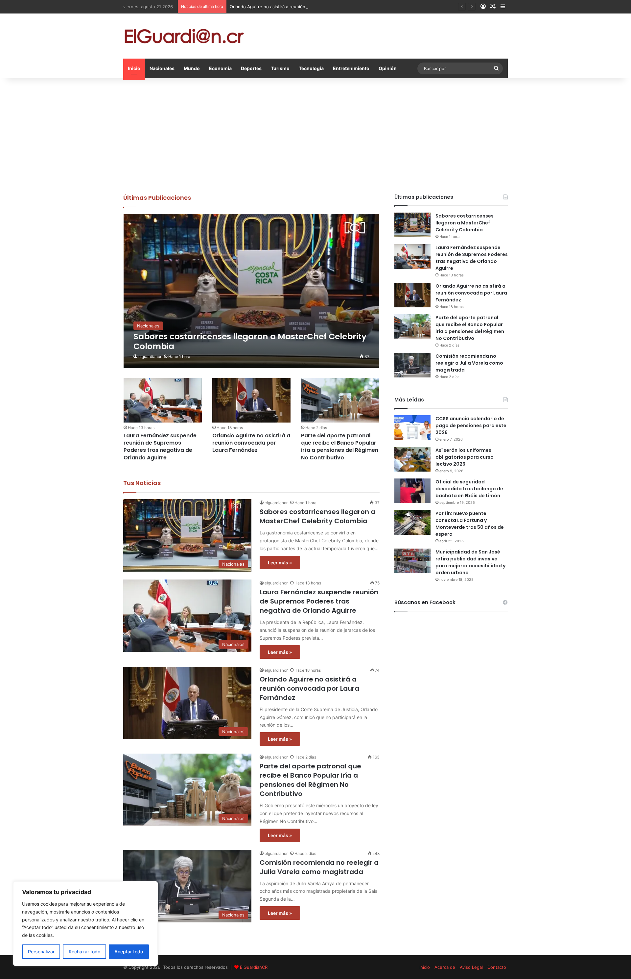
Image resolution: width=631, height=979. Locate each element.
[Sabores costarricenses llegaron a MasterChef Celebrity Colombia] (252, 291)
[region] (85, 923)
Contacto (496, 967)
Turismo (280, 68)
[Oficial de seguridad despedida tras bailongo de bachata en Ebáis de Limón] (412, 490)
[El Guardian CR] (184, 36)
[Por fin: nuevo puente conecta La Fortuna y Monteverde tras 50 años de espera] (412, 522)
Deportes (251, 68)
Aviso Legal (471, 967)
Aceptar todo (128, 951)
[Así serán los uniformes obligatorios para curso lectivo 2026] (412, 459)
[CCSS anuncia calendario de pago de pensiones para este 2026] (412, 427)
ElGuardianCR (254, 967)
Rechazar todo (84, 951)
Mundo (192, 68)
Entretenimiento (351, 68)
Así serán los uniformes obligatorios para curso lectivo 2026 (464, 457)
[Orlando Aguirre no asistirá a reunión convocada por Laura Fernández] (251, 400)
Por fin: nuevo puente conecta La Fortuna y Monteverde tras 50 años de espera (469, 523)
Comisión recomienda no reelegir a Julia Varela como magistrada (319, 867)
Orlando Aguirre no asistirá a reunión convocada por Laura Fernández (301, 6)
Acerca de (444, 967)
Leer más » (280, 562)
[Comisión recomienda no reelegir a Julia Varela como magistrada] (412, 365)
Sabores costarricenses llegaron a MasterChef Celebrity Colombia (317, 516)
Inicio (134, 68)
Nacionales (162, 68)
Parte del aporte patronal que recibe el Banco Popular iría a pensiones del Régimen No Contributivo (339, 446)
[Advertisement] (315, 134)
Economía (220, 68)
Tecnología (311, 68)
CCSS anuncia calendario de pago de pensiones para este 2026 (470, 425)
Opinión (388, 68)
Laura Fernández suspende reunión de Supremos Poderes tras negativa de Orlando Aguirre (160, 446)
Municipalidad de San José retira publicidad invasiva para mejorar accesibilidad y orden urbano (470, 562)
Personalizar (41, 951)
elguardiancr (149, 356)
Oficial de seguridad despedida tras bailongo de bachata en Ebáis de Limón (469, 488)
